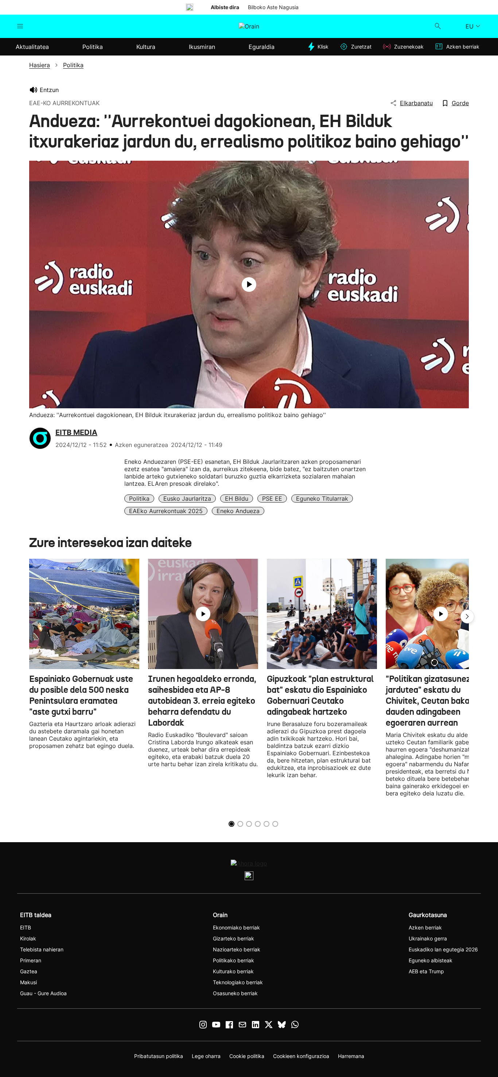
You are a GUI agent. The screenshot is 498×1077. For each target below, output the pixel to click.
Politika (139, 498)
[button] (467, 616)
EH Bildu (236, 498)
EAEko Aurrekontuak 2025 (166, 511)
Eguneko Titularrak (322, 498)
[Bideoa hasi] (249, 284)
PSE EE (272, 498)
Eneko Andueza (238, 511)
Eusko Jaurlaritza (187, 498)
